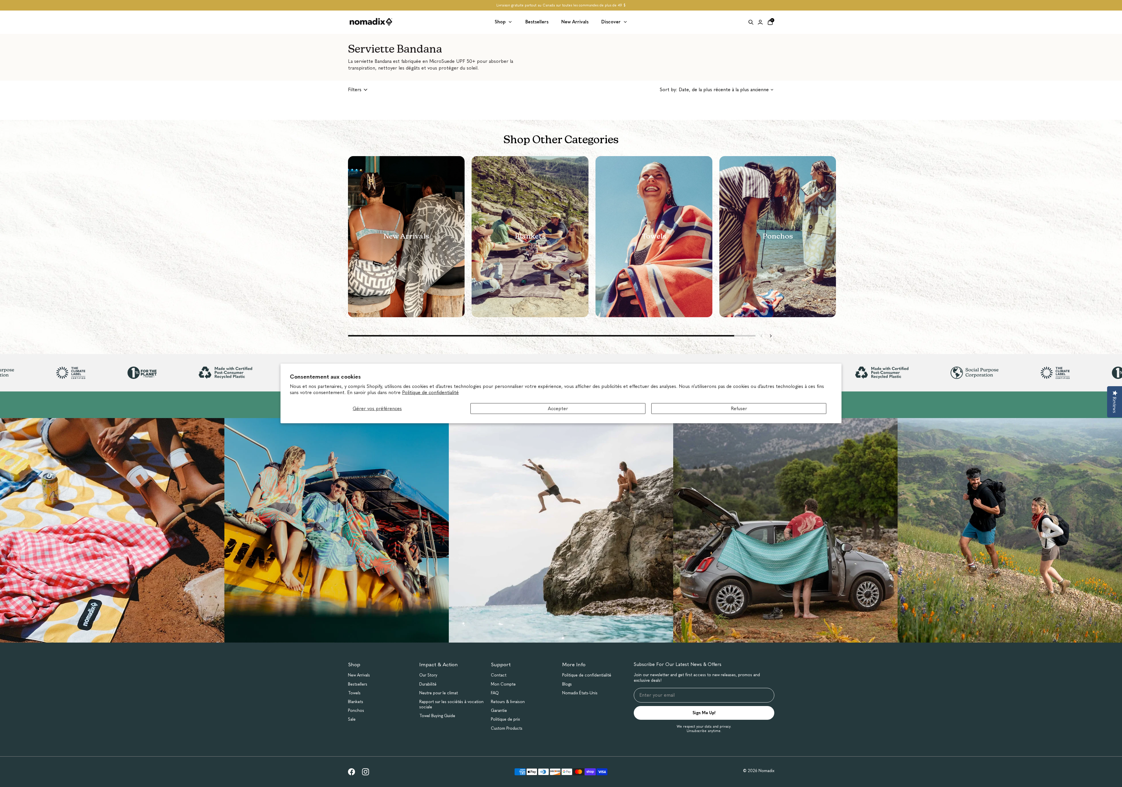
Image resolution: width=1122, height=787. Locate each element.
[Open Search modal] (750, 22)
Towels (354, 693)
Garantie (499, 710)
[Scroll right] (770, 335)
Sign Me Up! (704, 712)
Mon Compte (503, 684)
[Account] (760, 22)
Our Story (428, 675)
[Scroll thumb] (541, 335)
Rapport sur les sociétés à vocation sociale (451, 704)
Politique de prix (505, 719)
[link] (351, 771)
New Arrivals (359, 675)
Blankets (355, 701)
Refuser (739, 408)
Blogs (567, 684)
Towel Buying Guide (437, 715)
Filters (354, 89)
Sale (352, 719)
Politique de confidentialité (430, 392)
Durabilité (428, 684)
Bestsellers (357, 684)
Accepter (558, 408)
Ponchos (356, 710)
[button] (406, 236)
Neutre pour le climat (438, 693)
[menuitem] (503, 22)
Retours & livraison (508, 701)
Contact (498, 675)
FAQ (495, 693)
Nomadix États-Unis (580, 693)
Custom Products (506, 728)
